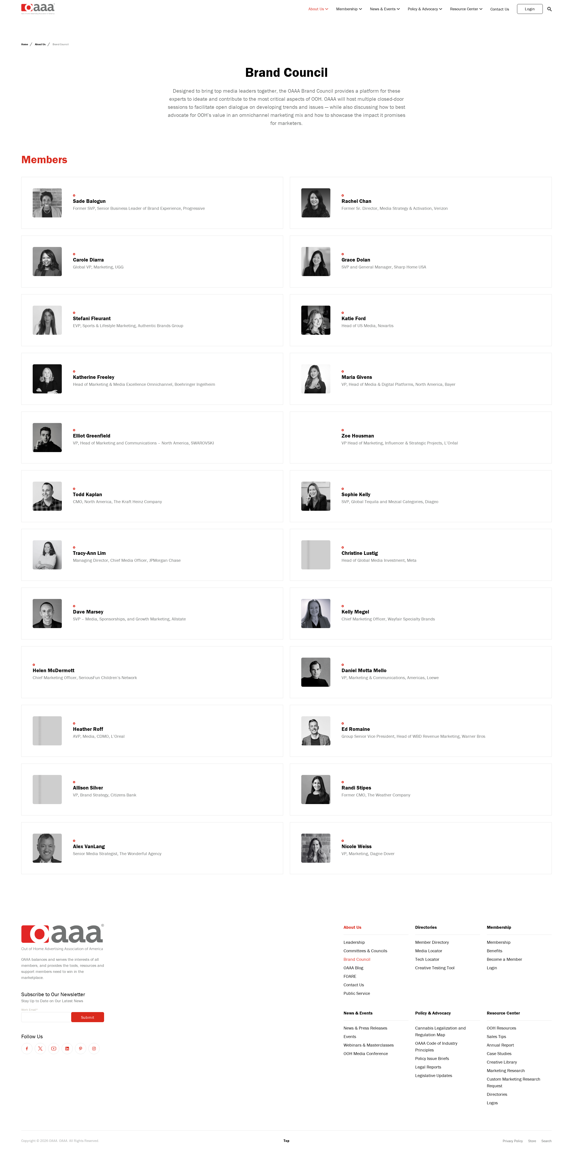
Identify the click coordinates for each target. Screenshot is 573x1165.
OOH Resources (501, 1028)
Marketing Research (506, 1070)
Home (25, 44)
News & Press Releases (365, 1028)
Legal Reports (428, 1067)
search (549, 9)
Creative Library (502, 1062)
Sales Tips (496, 1036)
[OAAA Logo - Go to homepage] (38, 9)
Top (286, 1140)
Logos (492, 1102)
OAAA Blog (353, 967)
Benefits (494, 950)
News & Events (383, 9)
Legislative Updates (433, 1075)
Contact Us (499, 9)
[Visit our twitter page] (40, 1048)
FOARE (350, 976)
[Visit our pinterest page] (80, 1048)
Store (532, 1141)
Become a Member (504, 959)
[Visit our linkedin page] (67, 1048)
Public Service (357, 993)
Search (546, 1141)
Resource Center (464, 9)
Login (530, 8)
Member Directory (432, 942)
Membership (347, 9)
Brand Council (357, 959)
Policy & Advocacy (423, 9)
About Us (316, 9)
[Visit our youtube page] (53, 1048)
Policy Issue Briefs (432, 1058)
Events (350, 1036)
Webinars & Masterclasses (369, 1045)
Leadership (354, 942)
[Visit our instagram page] (94, 1048)
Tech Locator (427, 959)
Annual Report (500, 1045)
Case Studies (499, 1053)
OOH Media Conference (366, 1053)
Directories (426, 927)
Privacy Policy (513, 1141)
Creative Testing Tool (435, 967)
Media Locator (428, 950)
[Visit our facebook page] (26, 1048)
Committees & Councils (365, 950)
